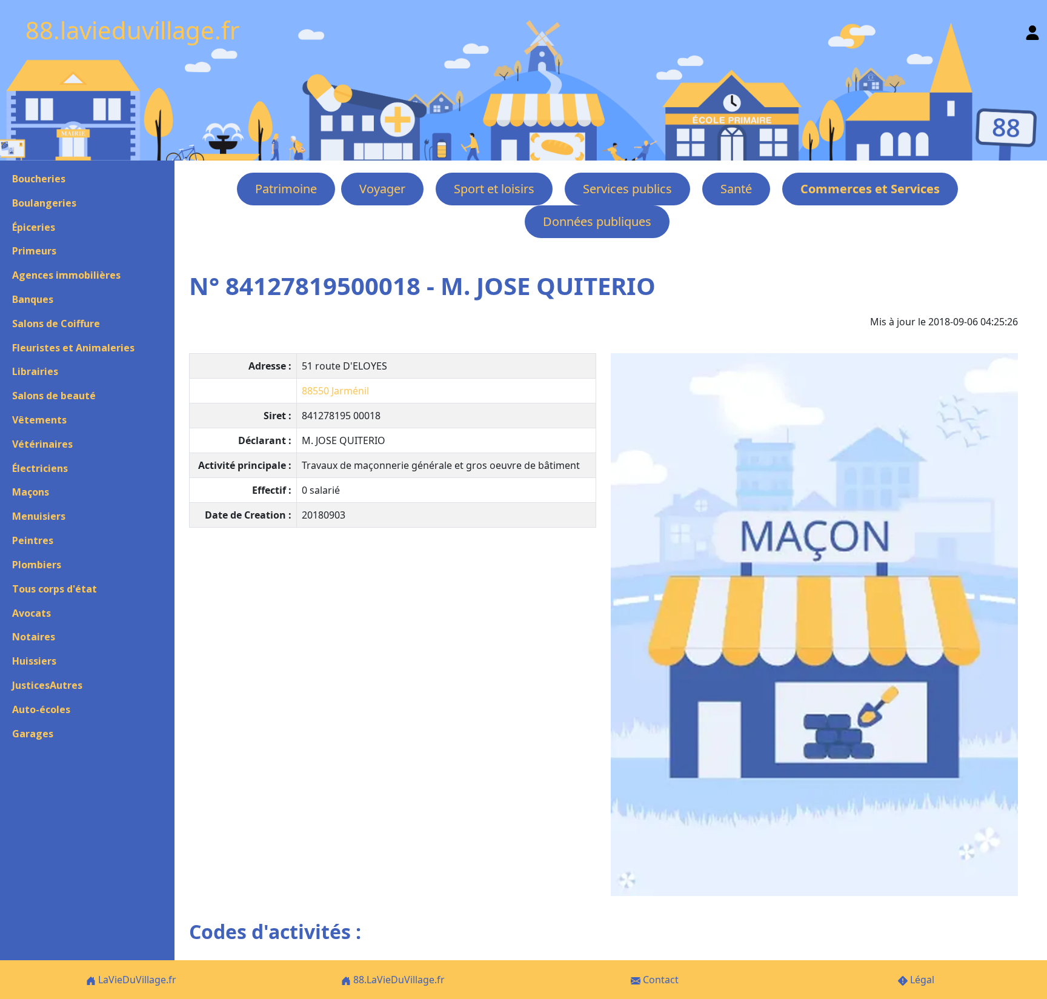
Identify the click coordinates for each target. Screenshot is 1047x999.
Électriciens (40, 468)
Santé (736, 189)
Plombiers (36, 564)
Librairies (35, 371)
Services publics (627, 189)
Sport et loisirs (494, 189)
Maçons (30, 492)
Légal (921, 979)
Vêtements (39, 419)
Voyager (382, 189)
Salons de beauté (54, 395)
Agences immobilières (66, 275)
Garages (32, 733)
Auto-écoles (41, 709)
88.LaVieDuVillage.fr (398, 979)
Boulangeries (44, 203)
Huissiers (34, 661)
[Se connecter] (1032, 30)
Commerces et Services (870, 189)
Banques (32, 299)
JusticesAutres (47, 685)
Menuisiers (38, 516)
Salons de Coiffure (56, 323)
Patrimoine (286, 189)
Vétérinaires (42, 444)
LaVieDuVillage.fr (136, 979)
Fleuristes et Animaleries (73, 347)
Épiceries (33, 227)
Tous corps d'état (54, 589)
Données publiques (597, 221)
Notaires (33, 636)
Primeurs (34, 250)
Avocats (31, 613)
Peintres (32, 540)
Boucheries (38, 178)
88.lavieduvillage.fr (132, 30)
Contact (659, 979)
